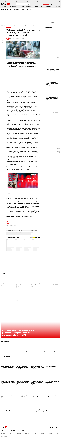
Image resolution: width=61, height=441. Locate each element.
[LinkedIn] (55, 427)
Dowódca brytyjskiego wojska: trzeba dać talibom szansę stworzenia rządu (24, 100)
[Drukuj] (2, 42)
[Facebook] (51, 427)
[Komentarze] (2, 40)
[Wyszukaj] (28, 4)
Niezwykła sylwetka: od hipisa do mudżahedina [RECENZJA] (21, 216)
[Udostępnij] (2, 47)
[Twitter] (53, 427)
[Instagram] (59, 427)
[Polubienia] (2, 37)
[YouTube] (57, 427)
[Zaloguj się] (51, 4)
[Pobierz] (2, 44)
